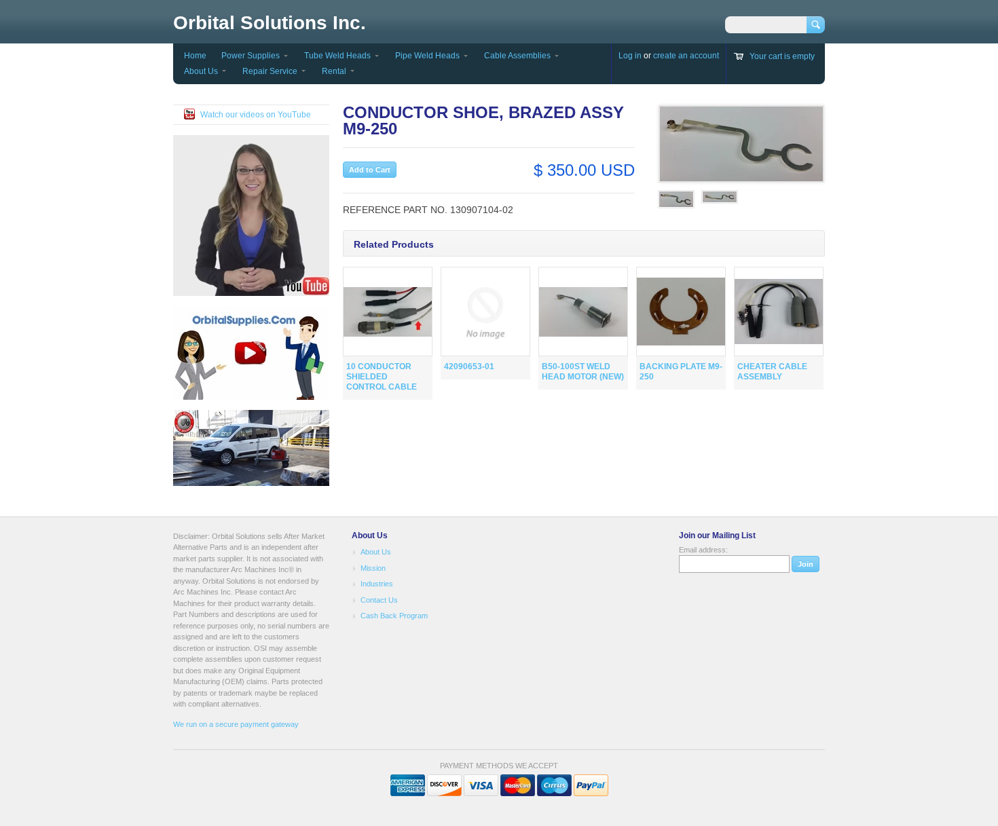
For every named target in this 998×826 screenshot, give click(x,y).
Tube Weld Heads (337, 55)
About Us (201, 71)
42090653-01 (469, 366)
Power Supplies (250, 55)
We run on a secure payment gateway (236, 724)
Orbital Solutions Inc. (269, 22)
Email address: (703, 550)
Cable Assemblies (517, 55)
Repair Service (269, 71)
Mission (373, 568)
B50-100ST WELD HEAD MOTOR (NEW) (583, 371)
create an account (686, 55)
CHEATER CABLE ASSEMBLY (772, 371)
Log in (630, 55)
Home (195, 55)
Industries (377, 584)
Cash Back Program (394, 616)
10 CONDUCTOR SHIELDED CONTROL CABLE (381, 377)
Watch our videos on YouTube (255, 114)
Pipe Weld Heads (427, 55)
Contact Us (379, 600)
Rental (334, 71)
